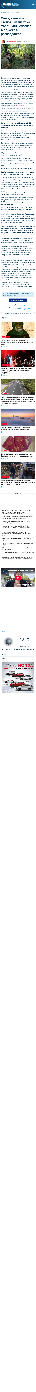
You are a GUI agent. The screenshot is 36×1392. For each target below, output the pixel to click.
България (5, 393)
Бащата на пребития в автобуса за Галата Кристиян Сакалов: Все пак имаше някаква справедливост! (18, 557)
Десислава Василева (12, 41)
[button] (33, 4)
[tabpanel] (18, 643)
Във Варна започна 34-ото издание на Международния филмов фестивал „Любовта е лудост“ (16, 533)
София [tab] (4, 654)
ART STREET (5, 336)
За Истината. (20, 105)
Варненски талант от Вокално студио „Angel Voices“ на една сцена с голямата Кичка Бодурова (16, 371)
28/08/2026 (5, 346)
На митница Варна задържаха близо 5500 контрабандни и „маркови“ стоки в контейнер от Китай (16, 527)
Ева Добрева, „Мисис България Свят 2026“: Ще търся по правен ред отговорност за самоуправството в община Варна (16, 512)
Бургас (4, 424)
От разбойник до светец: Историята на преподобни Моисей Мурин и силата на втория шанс (17, 342)
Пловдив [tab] (4, 658)
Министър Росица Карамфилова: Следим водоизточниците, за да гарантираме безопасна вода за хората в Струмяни (18, 482)
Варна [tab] (3, 631)
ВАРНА (19, 41)
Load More (18, 493)
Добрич (23, 41)
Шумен (27, 41)
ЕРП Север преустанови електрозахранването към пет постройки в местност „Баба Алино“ (17, 517)
